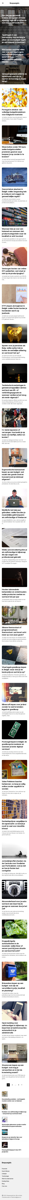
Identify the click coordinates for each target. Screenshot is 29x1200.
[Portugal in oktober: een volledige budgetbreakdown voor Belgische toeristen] (14, 97)
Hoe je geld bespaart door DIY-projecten (12, 1150)
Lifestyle (4, 1173)
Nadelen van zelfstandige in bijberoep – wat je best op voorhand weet (14, 1112)
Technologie (5, 1176)
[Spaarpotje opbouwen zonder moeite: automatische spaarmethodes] (5, 1119)
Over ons (4, 1186)
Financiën (4, 1168)
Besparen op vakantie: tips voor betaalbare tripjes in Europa (12, 1138)
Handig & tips (5, 1181)
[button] (3, 3)
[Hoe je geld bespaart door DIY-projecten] (5, 1145)
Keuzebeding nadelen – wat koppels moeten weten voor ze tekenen (13, 1100)
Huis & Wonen (5, 1171)
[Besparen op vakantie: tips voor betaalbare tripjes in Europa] (5, 1132)
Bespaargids (14, 3)
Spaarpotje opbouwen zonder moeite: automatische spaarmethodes (14, 1125)
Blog (3, 1183)
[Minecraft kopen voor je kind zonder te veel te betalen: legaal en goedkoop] (14, 692)
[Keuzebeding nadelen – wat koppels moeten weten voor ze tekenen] (5, 1094)
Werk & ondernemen (7, 1178)
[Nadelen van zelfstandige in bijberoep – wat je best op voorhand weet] (5, 1107)
